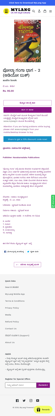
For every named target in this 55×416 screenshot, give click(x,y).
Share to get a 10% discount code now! (27, 139)
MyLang (23, 407)
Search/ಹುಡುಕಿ (12, 287)
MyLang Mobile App (15, 294)
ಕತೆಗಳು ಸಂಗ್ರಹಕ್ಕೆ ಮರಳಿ (29, 265)
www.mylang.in (10, 121)
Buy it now (27, 110)
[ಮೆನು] (50, 11)
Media (8, 315)
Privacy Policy (12, 308)
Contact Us (10, 328)
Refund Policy (12, 321)
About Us (9, 342)
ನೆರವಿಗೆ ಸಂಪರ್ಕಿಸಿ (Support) (17, 335)
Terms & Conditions (14, 301)
